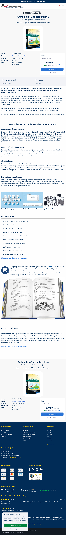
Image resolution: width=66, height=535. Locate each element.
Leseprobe (8, 83)
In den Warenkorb (52, 69)
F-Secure (49, 432)
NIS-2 (24, 441)
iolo (48, 436)
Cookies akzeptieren (15, 525)
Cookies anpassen (15, 529)
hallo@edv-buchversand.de (14, 457)
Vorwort (40, 80)
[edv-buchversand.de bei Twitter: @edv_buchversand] (33, 470)
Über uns (3, 436)
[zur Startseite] (12, 5)
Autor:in (38, 83)
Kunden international (6, 434)
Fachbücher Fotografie (29, 434)
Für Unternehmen (27, 439)
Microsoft (49, 434)
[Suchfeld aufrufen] (42, 6)
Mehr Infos (20, 522)
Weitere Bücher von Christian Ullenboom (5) (15, 346)
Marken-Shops (27, 436)
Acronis (49, 430)
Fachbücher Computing (29, 432)
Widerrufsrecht (32, 530)
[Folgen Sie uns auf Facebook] (30, 470)
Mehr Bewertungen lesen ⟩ (33, 524)
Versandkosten (5, 430)
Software (25, 430)
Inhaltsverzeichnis (10, 80)
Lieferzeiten (4, 432)
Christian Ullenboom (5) (19, 56)
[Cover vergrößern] (33, 39)
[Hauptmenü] (63, 6)
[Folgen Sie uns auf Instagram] (37, 470)
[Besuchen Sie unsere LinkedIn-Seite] (41, 470)
